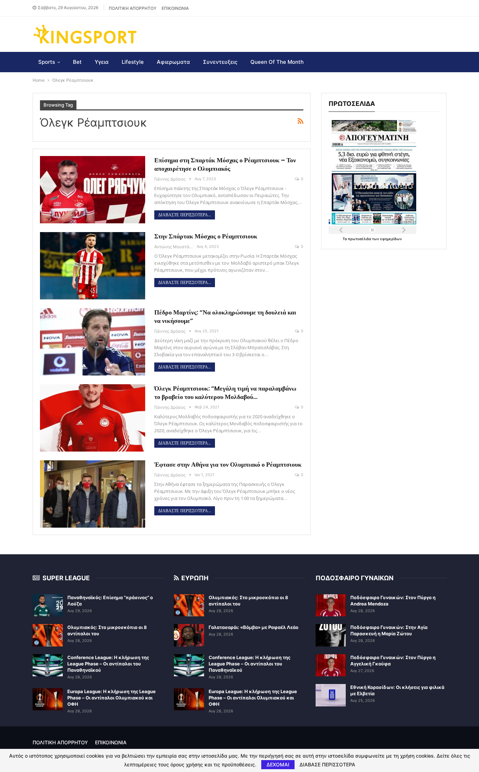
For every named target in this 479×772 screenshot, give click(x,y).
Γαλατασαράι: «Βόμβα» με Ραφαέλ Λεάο (253, 627)
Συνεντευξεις (220, 62)
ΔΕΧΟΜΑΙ (278, 764)
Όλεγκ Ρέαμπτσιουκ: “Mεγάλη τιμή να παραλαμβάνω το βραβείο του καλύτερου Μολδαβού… (225, 392)
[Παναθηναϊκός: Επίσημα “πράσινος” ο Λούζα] (48, 605)
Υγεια (102, 62)
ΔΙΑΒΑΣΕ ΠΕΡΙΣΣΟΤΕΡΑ (327, 764)
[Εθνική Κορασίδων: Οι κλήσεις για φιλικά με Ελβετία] (331, 695)
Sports (46, 62)
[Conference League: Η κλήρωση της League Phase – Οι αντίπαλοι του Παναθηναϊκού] (48, 665)
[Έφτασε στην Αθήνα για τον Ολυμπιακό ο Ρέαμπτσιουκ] (92, 494)
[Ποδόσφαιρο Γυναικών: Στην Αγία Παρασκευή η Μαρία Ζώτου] (331, 635)
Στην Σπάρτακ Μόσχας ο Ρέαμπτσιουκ (205, 236)
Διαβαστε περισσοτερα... (184, 214)
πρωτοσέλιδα (360, 239)
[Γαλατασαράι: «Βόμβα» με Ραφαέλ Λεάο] (189, 635)
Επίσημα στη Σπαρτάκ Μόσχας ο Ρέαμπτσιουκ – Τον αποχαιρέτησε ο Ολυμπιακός (225, 164)
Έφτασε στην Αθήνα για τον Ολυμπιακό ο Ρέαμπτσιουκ (228, 464)
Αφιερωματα (173, 62)
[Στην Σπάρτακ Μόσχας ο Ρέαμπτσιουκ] (92, 265)
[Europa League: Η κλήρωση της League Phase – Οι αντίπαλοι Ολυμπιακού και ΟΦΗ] (48, 699)
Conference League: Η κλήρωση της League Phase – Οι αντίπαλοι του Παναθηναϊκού (108, 664)
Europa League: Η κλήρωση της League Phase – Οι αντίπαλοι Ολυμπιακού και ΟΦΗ (111, 698)
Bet (77, 62)
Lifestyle (133, 62)
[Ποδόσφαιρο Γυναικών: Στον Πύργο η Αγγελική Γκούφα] (331, 665)
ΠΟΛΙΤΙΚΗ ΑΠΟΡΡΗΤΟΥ (132, 8)
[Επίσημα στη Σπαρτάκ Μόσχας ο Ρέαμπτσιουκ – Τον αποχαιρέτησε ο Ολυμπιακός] (92, 189)
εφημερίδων (391, 239)
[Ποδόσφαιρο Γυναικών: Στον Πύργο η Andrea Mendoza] (331, 605)
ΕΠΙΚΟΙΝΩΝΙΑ (175, 8)
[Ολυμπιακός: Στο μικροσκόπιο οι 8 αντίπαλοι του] (48, 635)
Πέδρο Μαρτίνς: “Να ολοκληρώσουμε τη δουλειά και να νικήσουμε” (225, 316)
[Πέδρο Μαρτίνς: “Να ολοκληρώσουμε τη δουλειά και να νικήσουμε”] (92, 341)
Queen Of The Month (277, 62)
